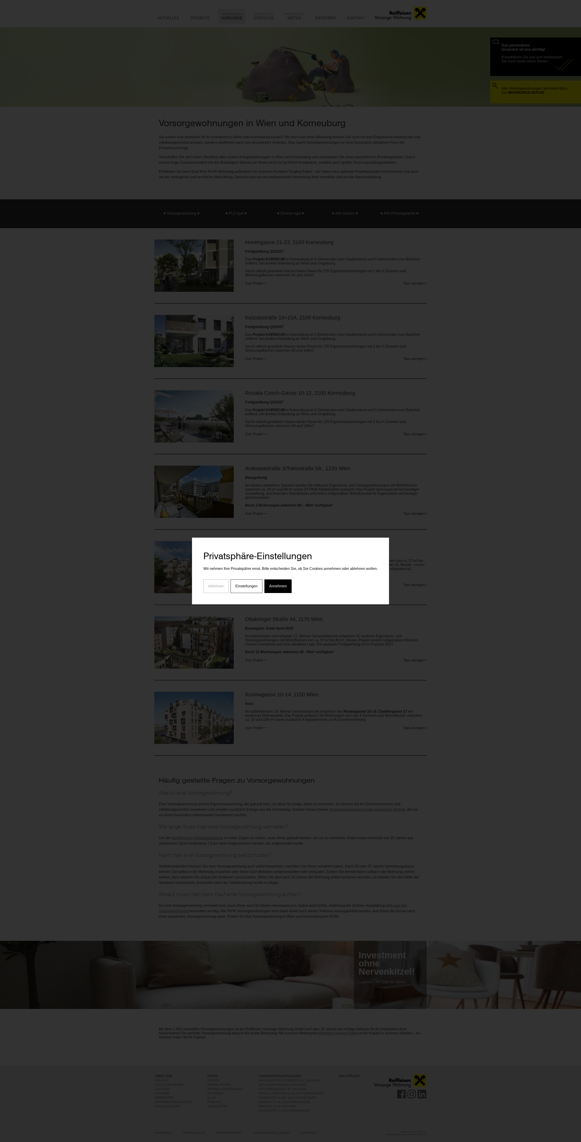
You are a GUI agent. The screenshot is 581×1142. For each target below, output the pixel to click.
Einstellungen (246, 586)
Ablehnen (216, 586)
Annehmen (278, 586)
